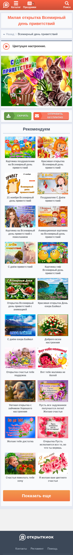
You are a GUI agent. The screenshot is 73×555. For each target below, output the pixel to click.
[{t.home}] (36, 537)
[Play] (6, 46)
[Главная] (4, 5)
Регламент (37, 548)
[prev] (5, 81)
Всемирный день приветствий (38, 34)
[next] (68, 81)
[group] (36, 46)
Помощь (52, 548)
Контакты (21, 548)
